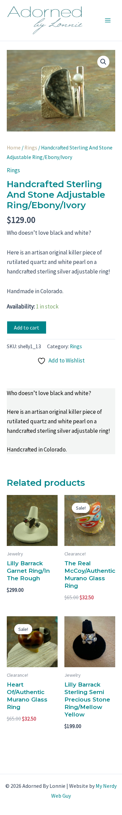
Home (14, 147)
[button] (103, 62)
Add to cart (26, 327)
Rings (30, 147)
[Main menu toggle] (107, 20)
